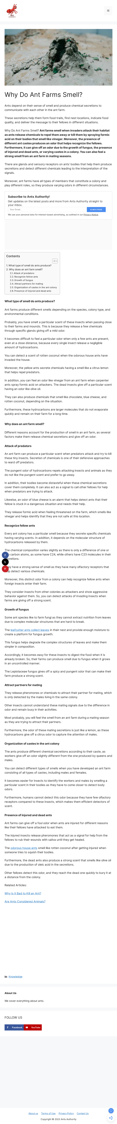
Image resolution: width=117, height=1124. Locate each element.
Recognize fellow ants (26, 276)
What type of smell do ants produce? (30, 265)
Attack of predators (24, 273)
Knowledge (15, 976)
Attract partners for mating (28, 283)
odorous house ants (24, 848)
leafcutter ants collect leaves (30, 630)
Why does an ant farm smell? (26, 269)
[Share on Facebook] (5, 555)
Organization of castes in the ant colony (35, 287)
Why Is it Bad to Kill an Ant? (23, 893)
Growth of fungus (23, 280)
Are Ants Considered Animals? (25, 901)
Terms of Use (48, 1113)
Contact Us (83, 1113)
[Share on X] (5, 562)
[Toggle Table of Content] (53, 261)
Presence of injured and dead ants (32, 291)
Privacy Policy (66, 1113)
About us (33, 1113)
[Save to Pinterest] (5, 569)
